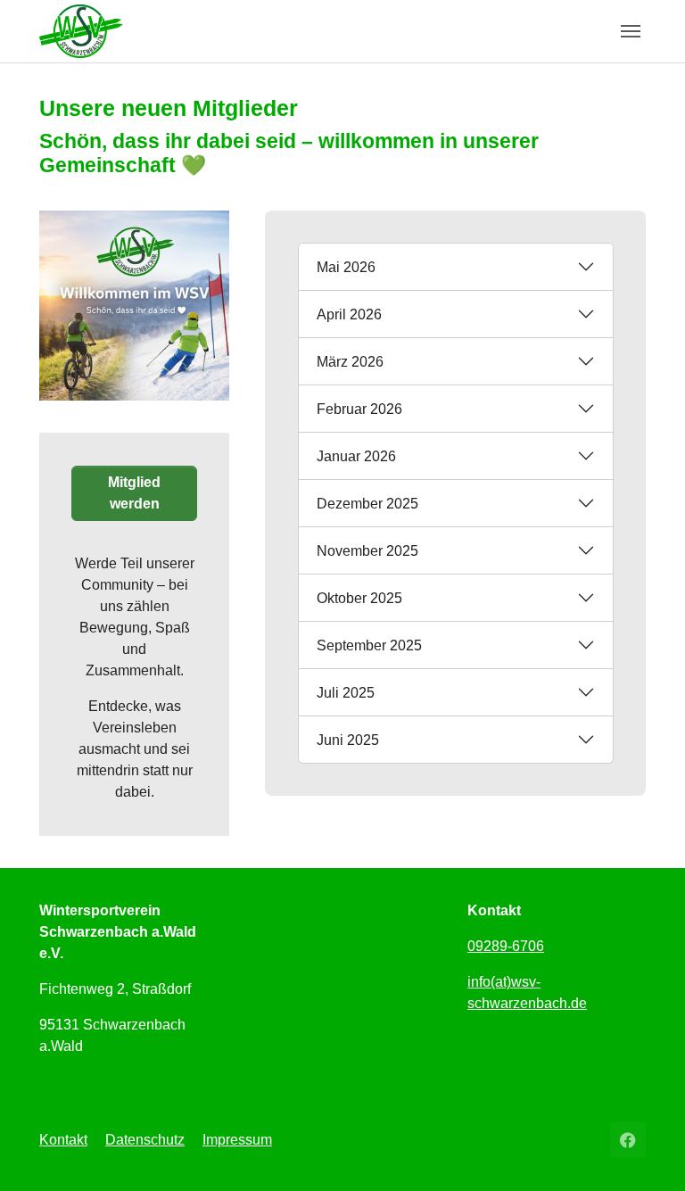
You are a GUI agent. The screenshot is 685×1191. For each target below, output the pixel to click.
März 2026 (350, 361)
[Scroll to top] (645, 1151)
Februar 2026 (359, 409)
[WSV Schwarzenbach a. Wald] (81, 30)
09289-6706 (505, 946)
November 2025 (367, 550)
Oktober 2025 (359, 598)
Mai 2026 (346, 267)
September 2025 (369, 645)
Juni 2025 (348, 740)
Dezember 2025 (367, 503)
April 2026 (349, 314)
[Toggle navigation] (630, 31)
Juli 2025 (346, 692)
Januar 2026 (356, 456)
